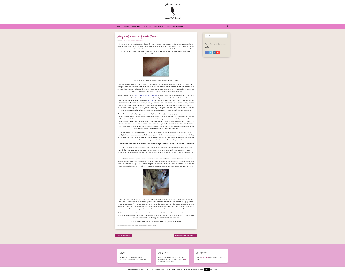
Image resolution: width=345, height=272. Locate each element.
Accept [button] (207, 269)
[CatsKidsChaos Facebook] (207, 52)
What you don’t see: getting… (123, 235)
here (185, 259)
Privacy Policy (205, 257)
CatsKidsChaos (139, 40)
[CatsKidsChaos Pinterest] (218, 52)
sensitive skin (142, 225)
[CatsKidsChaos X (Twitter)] (210, 52)
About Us (126, 26)
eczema (136, 225)
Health (123, 225)
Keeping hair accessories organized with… (185, 235)
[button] (227, 26)
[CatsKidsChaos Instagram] (214, 52)
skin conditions (148, 225)
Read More (213, 269)
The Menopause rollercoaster (175, 26)
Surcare (150, 100)
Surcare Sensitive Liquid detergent (145, 95)
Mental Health (136, 26)
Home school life (158, 26)
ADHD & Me (147, 26)
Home (118, 26)
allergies (132, 225)
